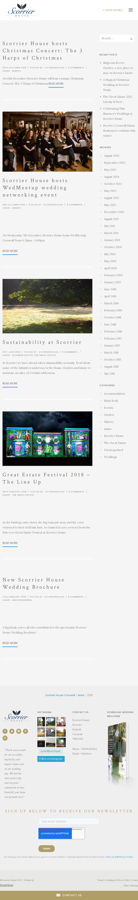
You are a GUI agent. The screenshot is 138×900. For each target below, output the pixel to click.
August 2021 (111, 219)
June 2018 (110, 324)
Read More (56, 83)
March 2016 (111, 352)
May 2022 (110, 205)
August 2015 (111, 366)
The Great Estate (45, 355)
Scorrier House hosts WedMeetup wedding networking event (35, 187)
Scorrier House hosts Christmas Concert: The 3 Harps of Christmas (43, 50)
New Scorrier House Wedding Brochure (34, 583)
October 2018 (112, 317)
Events (16, 70)
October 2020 (113, 247)
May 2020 (110, 261)
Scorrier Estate (22, 355)
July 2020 (110, 254)
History (109, 421)
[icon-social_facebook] (6, 731)
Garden (109, 414)
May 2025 (110, 169)
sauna (107, 429)
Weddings (110, 457)
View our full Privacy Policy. (120, 856)
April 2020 (110, 268)
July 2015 (109, 373)
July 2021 (109, 226)
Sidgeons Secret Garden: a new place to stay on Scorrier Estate (118, 68)
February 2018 (113, 331)
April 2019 (110, 296)
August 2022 (111, 198)
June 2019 (110, 289)
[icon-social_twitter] (12, 731)
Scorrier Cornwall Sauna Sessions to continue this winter (119, 130)
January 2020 (112, 282)
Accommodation (114, 393)
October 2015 (112, 359)
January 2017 (112, 345)
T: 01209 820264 (112, 10)
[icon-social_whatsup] (5, 738)
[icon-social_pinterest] (26, 731)
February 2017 (113, 338)
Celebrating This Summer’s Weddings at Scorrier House (118, 113)
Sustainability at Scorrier (42, 342)
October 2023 (113, 184)
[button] (40, 721)
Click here (86, 753)
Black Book (111, 400)
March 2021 (111, 233)
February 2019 (113, 310)
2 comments (76, 491)
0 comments (76, 67)
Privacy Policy (123, 880)
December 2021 (114, 212)
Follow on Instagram (50, 758)
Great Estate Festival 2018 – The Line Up (47, 478)
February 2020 (113, 275)
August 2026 (111, 155)
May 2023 (110, 191)
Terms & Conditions (106, 880)
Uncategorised (22, 600)
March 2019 (111, 303)
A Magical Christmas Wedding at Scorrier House (116, 85)
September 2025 (114, 162)
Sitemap (134, 885)
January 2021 (112, 240)
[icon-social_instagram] (19, 731)
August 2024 (111, 176)
